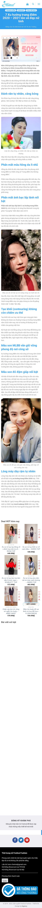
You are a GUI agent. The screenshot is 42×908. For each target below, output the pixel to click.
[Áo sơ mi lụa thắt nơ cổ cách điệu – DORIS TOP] (31, 534)
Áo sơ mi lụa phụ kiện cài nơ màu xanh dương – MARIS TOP (31, 580)
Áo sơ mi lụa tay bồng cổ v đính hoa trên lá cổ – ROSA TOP (11, 549)
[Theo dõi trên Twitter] (21, 840)
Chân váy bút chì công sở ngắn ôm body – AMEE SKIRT (11, 611)
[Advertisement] (21, 718)
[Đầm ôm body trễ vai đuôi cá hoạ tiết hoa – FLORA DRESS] (31, 596)
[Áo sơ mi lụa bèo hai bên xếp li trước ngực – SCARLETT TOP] (11, 565)
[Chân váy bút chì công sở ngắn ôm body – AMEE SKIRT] (11, 596)
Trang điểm (10, 10)
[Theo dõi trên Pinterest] (27, 840)
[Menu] (38, 4)
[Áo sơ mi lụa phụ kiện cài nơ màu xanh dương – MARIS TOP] (31, 565)
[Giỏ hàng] (27, 4)
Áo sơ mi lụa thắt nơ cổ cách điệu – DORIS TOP (31, 548)
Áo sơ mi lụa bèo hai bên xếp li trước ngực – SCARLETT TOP (11, 580)
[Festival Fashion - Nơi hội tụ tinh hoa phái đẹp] (11, 4)
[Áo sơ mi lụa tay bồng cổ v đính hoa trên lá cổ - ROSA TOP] (11, 534)
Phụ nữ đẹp (31, 10)
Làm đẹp (21, 10)
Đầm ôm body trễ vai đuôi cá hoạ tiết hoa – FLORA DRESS (31, 611)
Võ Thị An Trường (30, 27)
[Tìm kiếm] (33, 4)
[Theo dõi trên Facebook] (15, 840)
